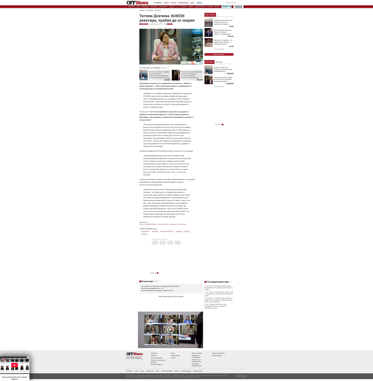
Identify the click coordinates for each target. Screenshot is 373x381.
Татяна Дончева (163, 224)
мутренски (182, 224)
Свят (138, 6)
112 (177, 6)
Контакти (154, 353)
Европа (217, 6)
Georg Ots (209, 286)
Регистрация (175, 355)
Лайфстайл (183, 3)
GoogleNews (145, 231)
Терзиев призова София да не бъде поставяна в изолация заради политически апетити (191, 75)
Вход (173, 353)
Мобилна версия (156, 364)
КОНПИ (141, 224)
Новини (142, 10)
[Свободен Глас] (226, 7)
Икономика (163, 6)
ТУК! (172, 290)
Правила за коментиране (196, 356)
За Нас (173, 358)
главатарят (173, 224)
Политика (145, 6)
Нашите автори (200, 6)
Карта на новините (218, 353)
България (131, 6)
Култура (210, 6)
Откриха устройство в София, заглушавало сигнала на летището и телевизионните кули (215, 306)
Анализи (183, 6)
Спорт (166, 3)
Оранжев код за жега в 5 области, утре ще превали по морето (223, 22)
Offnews (158, 3)
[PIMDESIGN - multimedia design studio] (240, 377)
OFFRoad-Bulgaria (167, 371)
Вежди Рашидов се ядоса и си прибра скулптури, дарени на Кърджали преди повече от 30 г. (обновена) (218, 300)
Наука (173, 3)
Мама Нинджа (186, 371)
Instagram (179, 231)
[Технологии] (199, 3)
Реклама (153, 355)
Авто (192, 3)
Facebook (163, 231)
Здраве (190, 6)
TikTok (169, 231)
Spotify (187, 231)
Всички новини (219, 54)
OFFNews (143, 24)
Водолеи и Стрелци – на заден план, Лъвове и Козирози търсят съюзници (223, 43)
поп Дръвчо (210, 298)
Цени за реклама (156, 358)
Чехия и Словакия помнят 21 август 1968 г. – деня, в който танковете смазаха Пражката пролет (218, 293)
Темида (171, 6)
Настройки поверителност (197, 365)
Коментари (147, 281)
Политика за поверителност (197, 360)
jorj (207, 292)
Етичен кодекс (217, 355)
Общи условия (197, 353)
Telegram (144, 234)
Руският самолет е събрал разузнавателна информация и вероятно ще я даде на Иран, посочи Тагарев (159, 75)
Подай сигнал (197, 371)
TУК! (162, 288)
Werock (177, 371)
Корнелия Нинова (150, 224)
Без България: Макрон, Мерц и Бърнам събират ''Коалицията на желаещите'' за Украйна (222, 34)
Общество (153, 6)
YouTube (155, 231)
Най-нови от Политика (151, 68)
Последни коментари (217, 282)
